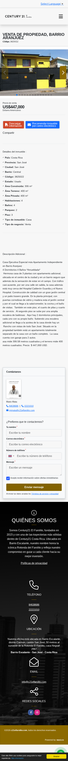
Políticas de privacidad (34, 563)
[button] (16, 95)
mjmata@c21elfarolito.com (22, 410)
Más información (17, 758)
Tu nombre (11, 427)
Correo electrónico (15, 438)
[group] (34, 72)
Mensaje (10, 462)
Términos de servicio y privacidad (44, 494)
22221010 (29, 406)
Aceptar (56, 756)
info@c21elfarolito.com (34, 681)
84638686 (13, 406)
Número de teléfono (16, 450)
